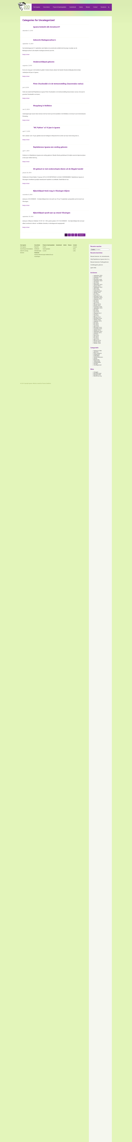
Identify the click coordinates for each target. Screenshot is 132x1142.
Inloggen (96, 372)
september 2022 (98, 287)
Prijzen (44, 247)
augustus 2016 (98, 321)
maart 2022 (97, 290)
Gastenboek (72, 7)
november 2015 (98, 329)
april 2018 (96, 312)
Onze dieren (46, 7)
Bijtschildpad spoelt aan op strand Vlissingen (51, 213)
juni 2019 (96, 300)
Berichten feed (97, 373)
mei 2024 (96, 282)
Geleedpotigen (37, 250)
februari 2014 (97, 340)
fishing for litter (98, 350)
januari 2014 (97, 342)
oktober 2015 (97, 330)
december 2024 (98, 279)
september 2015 (98, 331)
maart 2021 (97, 295)
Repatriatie (96, 359)
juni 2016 (96, 323)
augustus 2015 (98, 332)
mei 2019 (96, 301)
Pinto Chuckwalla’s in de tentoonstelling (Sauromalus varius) (58, 84)
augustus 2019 (98, 299)
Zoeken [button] (110, 7)
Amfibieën (36, 248)
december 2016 (98, 318)
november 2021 (98, 291)
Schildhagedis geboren (96, 265)
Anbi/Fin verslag (24, 250)
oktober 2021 (97, 292)
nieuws (95, 358)
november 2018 (98, 306)
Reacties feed (97, 374)
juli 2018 (96, 309)
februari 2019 (97, 304)
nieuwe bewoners (98, 357)
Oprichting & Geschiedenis (26, 248)
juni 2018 (96, 310)
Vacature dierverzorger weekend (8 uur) (43, 254)
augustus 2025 (98, 277)
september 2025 (98, 275)
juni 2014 (96, 336)
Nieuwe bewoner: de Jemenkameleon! (100, 256)
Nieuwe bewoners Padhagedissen (99, 262)
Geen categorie (98, 353)
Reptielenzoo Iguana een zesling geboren (50, 147)
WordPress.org (98, 376)
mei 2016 (96, 325)
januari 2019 (97, 305)
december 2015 (98, 327)
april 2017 (96, 316)
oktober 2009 (97, 343)
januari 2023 (97, 286)
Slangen (96, 363)
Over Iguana (36, 7)
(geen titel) (93, 267)
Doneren (22, 252)
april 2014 (96, 339)
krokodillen (96, 356)
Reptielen (36, 247)
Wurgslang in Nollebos (42, 106)
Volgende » (81, 234)
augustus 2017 (98, 313)
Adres (74, 248)
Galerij (81, 7)
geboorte (96, 352)
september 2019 (98, 297)
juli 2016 (96, 322)
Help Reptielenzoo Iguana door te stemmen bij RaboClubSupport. (100, 259)
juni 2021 (96, 293)
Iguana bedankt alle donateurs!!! (46, 27)
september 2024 (98, 280)
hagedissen (97, 354)
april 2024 (96, 283)
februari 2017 (97, 317)
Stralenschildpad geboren (43, 62)
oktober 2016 (97, 319)
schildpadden (97, 362)
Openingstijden (46, 248)
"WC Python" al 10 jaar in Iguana (46, 128)
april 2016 (96, 326)
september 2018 (98, 308)
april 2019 (96, 303)
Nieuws (88, 7)
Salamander (97, 361)
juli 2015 (96, 334)
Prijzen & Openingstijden (59, 7)
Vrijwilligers (37, 256)
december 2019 (98, 296)
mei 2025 (96, 278)
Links (74, 250)
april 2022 (96, 288)
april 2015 (96, 335)
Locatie (44, 250)
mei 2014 (96, 338)
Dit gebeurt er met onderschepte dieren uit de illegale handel (58, 169)
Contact (95, 7)
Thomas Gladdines (46, 383)
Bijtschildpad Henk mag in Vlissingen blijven (51, 191)
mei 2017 (96, 314)
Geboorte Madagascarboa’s (44, 40)
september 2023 (98, 284)
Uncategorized (97, 365)
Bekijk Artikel (25, 54)
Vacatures (103, 7)
